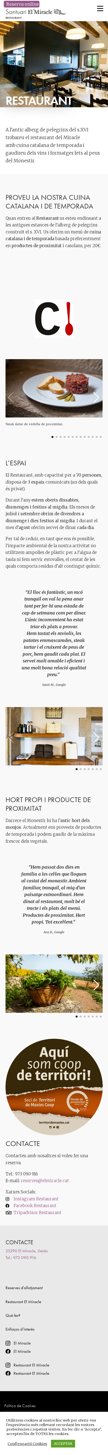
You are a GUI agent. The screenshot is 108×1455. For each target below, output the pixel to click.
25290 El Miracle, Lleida (27, 1250)
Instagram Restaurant (36, 1199)
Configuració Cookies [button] (27, 1444)
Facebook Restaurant (35, 1205)
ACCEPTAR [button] (63, 1444)
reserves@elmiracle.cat (45, 1180)
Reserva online (21, 4)
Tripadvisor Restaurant (37, 1212)
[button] (96, 399)
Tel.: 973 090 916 (21, 1257)
